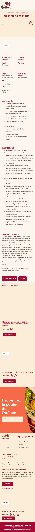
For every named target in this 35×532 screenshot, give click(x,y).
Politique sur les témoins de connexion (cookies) (17, 529)
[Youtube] (29, 437)
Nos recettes (7, 445)
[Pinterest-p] (26, 437)
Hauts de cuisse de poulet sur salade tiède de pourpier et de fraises (15, 324)
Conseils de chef (23, 441)
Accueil (4, 13)
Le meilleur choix (8, 442)
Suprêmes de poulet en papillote (13, 511)
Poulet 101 (6, 447)
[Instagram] (22, 437)
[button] (31, 23)
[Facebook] (19, 437)
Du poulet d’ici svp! (24, 447)
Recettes (11, 13)
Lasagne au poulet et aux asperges (17, 372)
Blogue (21, 444)
